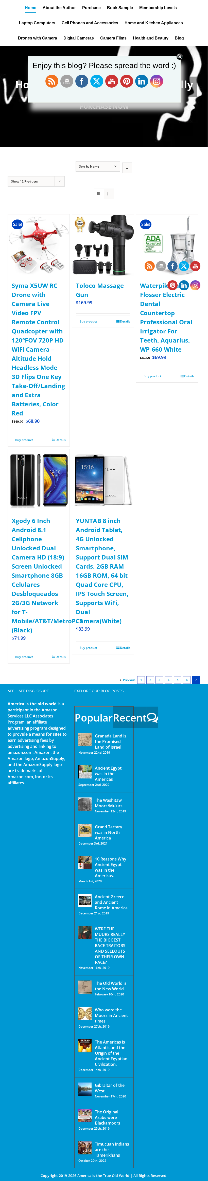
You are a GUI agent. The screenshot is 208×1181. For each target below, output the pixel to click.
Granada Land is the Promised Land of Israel (110, 741)
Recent (130, 718)
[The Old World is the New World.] (85, 987)
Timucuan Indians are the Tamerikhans (112, 1149)
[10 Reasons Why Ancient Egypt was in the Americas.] (85, 862)
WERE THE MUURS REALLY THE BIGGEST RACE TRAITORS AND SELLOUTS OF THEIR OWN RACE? (110, 945)
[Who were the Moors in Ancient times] (85, 1013)
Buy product (24, 440)
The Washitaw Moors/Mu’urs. (109, 803)
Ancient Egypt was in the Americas (108, 773)
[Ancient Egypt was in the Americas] (85, 771)
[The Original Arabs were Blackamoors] (85, 1115)
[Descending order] (127, 168)
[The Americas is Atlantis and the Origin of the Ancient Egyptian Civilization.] (85, 1045)
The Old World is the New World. (111, 986)
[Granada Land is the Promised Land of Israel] (85, 739)
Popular (94, 718)
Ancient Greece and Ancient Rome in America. (112, 902)
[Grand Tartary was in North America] (85, 830)
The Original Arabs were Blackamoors (107, 1117)
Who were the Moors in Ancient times (111, 1015)
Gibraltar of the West (110, 1088)
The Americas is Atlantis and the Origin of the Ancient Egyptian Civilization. (111, 1053)
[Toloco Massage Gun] (103, 245)
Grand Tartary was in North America (108, 832)
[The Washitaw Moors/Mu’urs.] (85, 804)
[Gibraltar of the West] (85, 1089)
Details (61, 440)
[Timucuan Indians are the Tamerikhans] (85, 1147)
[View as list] (109, 194)
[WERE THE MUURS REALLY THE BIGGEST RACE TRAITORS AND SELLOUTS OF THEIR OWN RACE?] (85, 932)
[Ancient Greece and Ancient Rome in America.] (85, 900)
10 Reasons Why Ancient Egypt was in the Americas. (110, 867)
